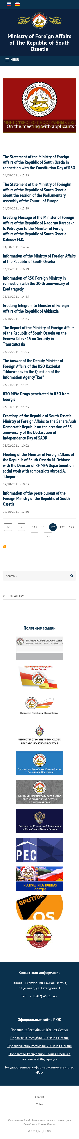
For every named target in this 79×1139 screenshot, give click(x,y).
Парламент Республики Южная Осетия (39, 1038)
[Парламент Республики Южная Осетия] (39, 706)
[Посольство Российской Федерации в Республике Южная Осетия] (39, 821)
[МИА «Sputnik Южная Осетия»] (39, 907)
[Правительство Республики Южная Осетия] (39, 677)
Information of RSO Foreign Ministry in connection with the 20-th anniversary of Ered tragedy (36, 283)
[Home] (39, 20)
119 (35, 527)
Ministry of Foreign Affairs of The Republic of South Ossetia (39, 42)
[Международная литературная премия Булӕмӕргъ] (39, 936)
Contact (39, 1097)
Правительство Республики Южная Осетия (39, 1046)
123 (72, 527)
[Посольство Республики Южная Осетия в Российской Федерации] (39, 763)
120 (44, 527)
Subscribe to (4, 546)
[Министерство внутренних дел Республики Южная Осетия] (39, 734)
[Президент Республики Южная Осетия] (39, 648)
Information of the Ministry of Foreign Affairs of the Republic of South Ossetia (39, 258)
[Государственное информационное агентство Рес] (39, 850)
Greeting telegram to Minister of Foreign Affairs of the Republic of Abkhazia (36, 308)
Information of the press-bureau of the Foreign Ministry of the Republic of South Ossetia (36, 498)
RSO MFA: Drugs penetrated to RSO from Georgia (36, 396)
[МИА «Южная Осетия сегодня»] (39, 879)
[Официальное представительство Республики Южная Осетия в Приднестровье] (39, 792)
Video (39, 1104)
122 (63, 527)
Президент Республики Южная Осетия (39, 1030)
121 (53, 528)
